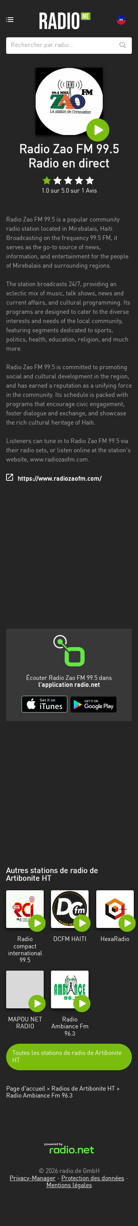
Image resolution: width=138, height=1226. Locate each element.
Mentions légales (69, 1186)
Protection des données (92, 1179)
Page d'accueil (25, 1089)
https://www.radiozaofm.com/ (60, 479)
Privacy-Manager (33, 1179)
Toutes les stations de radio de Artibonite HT (67, 1056)
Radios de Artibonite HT (83, 1089)
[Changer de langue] (121, 20)
